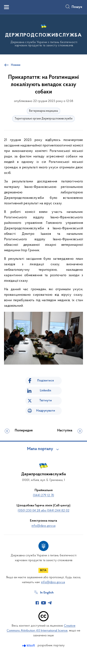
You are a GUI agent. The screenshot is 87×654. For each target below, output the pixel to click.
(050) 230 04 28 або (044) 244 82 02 (43, 510)
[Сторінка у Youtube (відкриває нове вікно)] (43, 602)
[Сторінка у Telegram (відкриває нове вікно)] (49, 602)
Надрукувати (45, 410)
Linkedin (45, 390)
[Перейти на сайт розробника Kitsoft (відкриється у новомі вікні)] (29, 645)
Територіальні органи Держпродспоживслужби (43, 118)
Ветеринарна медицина (43, 111)
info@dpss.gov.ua (43, 525)
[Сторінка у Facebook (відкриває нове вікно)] (37, 602)
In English (47, 592)
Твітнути (45, 400)
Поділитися (45, 380)
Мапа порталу (40, 449)
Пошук (77, 7)
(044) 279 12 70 (43, 495)
